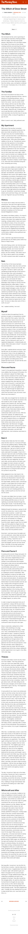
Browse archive (14, 901)
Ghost (16, 925)
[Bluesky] (12, 914)
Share (13, 29)
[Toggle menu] (26, 2)
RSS (14, 919)
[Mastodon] (15, 914)
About (14, 917)
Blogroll (14, 921)
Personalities (17, 12)
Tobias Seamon (8, 12)
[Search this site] (23, 2)
